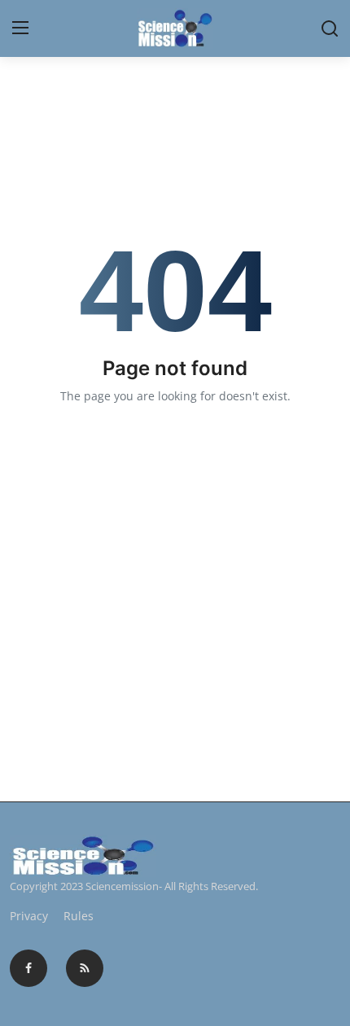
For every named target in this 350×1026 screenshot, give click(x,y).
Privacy (29, 915)
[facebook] (28, 968)
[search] (329, 28)
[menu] (20, 28)
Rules (78, 915)
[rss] (84, 968)
